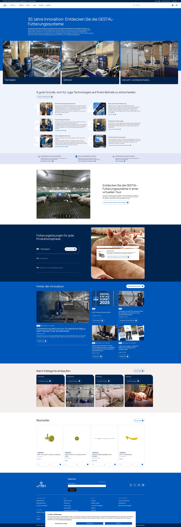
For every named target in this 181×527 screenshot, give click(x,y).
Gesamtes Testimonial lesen (127, 320)
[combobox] (151, 5)
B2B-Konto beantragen (124, 505)
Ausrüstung (67, 505)
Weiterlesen (41, 341)
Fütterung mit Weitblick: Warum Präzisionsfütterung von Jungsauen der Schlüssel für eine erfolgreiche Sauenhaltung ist (103, 348)
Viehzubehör (67, 508)
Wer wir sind (111, 114)
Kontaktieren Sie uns (46, 161)
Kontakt (93, 500)
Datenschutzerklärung (65, 519)
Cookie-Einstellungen (139, 525)
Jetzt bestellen (119, 161)
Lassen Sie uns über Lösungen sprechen (119, 145)
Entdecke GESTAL (59, 130)
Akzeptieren (90, 523)
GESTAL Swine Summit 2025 (101, 312)
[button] (13, 5)
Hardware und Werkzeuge (71, 510)
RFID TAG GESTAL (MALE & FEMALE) (49, 455)
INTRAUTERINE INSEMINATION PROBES (101, 455)
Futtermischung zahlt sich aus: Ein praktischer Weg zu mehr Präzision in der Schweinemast (60, 330)
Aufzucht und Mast (41, 505)
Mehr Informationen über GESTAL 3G (117, 257)
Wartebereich (40, 500)
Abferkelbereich (41, 503)
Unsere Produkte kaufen (44, 97)
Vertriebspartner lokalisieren (86, 161)
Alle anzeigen (138, 371)
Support (93, 508)
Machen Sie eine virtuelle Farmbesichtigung (115, 202)
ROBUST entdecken (42, 512)
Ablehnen (118, 523)
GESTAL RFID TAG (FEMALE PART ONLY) (75, 455)
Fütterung (67, 503)
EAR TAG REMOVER (125, 455)
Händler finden (95, 503)
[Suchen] (134, 5)
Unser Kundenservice (60, 146)
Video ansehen (97, 320)
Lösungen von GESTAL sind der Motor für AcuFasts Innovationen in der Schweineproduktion (131, 312)
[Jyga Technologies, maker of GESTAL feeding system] (4, 5)
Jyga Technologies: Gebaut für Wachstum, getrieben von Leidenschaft (129, 347)
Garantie (93, 510)
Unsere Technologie (113, 129)
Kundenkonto (122, 503)
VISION (38, 519)
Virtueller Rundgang (97, 505)
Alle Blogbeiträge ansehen (134, 286)
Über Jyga (57, 114)
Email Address (72, 484)
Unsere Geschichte (123, 500)
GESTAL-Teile (68, 500)
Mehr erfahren (69, 249)
